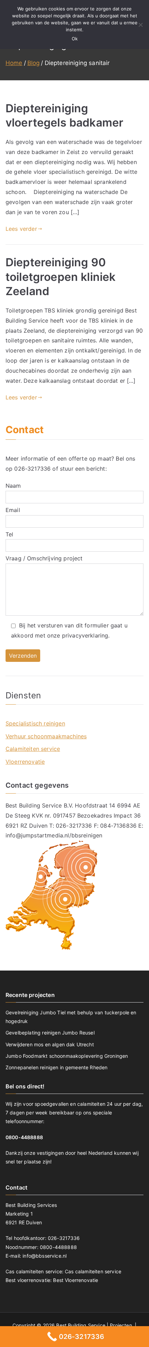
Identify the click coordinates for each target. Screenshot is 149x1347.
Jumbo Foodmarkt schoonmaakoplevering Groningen (67, 1056)
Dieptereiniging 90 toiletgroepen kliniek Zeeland (60, 276)
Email (13, 509)
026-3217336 (32, 468)
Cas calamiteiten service (93, 1271)
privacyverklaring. (86, 635)
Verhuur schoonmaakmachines (46, 736)
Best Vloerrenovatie (75, 1280)
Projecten (121, 1325)
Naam (13, 485)
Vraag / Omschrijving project (44, 558)
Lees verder (21, 228)
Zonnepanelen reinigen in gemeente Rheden (56, 1067)
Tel (9, 534)
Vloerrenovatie (25, 761)
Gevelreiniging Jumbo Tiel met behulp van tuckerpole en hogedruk (71, 1016)
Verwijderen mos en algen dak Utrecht (50, 1044)
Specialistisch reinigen (35, 723)
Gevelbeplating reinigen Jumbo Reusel (50, 1033)
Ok (75, 38)
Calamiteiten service (33, 748)
